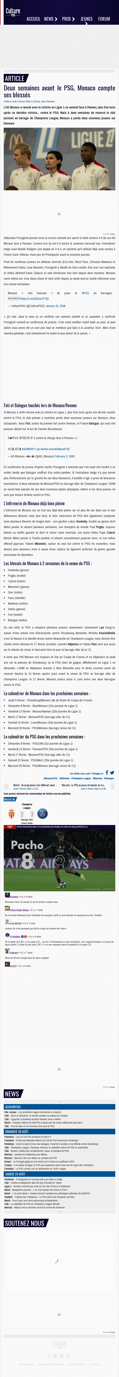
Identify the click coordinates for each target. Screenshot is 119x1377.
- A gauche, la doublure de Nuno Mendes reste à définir (32, 1119)
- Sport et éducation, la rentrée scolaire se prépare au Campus (36, 1115)
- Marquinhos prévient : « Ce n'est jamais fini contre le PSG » (36, 1190)
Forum (104, 19)
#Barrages (109, 778)
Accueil (33, 19)
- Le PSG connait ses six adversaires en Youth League (35, 1168)
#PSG (85, 293)
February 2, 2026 (64, 456)
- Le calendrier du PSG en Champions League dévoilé (32, 1204)
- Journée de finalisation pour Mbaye (25, 1154)
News (49, 19)
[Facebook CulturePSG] (49, 1355)
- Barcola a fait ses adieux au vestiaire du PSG (30, 1158)
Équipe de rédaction (77, 1364)
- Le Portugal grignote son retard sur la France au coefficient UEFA (39, 1161)
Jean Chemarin (48, 101)
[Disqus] (59, 930)
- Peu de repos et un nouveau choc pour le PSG (29, 1126)
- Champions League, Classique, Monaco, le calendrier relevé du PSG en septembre (46, 1147)
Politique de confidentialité (51, 1364)
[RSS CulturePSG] (68, 1355)
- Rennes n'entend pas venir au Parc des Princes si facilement (37, 1186)
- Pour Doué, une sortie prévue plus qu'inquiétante (31, 1200)
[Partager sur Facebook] (107, 773)
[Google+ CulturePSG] (61, 1355)
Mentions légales (27, 1364)
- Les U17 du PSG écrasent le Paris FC (27, 1136)
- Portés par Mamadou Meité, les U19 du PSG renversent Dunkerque (41, 1140)
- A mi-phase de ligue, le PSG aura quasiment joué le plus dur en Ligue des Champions (49, 1165)
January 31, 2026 (55, 306)
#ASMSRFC (29, 449)
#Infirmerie (64, 778)
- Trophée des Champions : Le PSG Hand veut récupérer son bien (39, 1197)
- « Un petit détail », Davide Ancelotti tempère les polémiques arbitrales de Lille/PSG (47, 1193)
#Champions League (81, 778)
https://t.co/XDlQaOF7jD (34, 298)
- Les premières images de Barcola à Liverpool (32, 1112)
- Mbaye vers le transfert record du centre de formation (34, 1207)
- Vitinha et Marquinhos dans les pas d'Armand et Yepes (33, 1182)
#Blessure (97, 778)
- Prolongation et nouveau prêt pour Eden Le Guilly (33, 1179)
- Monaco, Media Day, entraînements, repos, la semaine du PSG (36, 1151)
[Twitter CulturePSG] (55, 1355)
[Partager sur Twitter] (112, 773)
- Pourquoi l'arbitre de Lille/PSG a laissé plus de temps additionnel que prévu (43, 1122)
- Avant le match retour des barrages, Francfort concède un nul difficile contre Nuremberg (51, 1144)
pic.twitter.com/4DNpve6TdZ (53, 449)
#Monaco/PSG (50, 778)
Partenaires (95, 1364)
